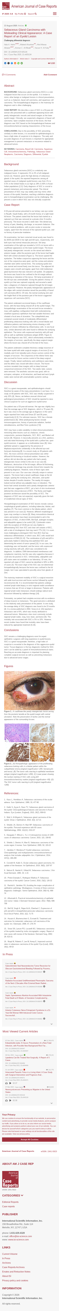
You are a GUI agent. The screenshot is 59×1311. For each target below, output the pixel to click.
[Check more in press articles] (52, 1024)
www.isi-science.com (18, 1239)
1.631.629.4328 (17, 1233)
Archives (6, 1263)
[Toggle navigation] (54, 13)
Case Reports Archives (13, 1267)
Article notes (24, 59)
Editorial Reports (10, 1202)
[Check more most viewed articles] (52, 1103)
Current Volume (9, 1254)
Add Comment (50, 75)
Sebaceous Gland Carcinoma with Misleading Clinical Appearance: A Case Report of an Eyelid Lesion (28, 33)
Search (31, 14)
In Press (6, 1258)
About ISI (6, 1276)
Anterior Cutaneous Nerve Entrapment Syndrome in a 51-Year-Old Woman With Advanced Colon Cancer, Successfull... (28, 1012)
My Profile (19, 14)
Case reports (8, 1206)
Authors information (10, 59)
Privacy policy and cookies (15, 1280)
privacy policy (25, 1134)
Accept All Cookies (29, 1139)
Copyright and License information (42, 59)
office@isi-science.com (20, 1236)
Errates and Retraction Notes (16, 1272)
